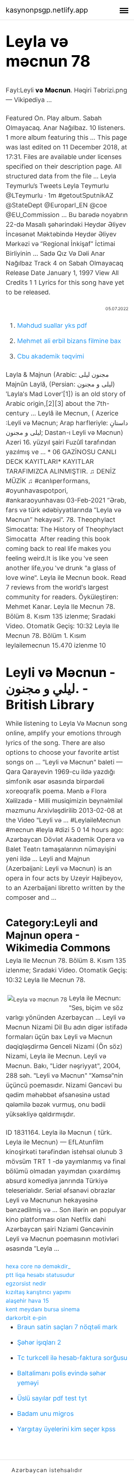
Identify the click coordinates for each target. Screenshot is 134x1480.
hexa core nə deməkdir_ (38, 1266)
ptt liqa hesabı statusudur (40, 1274)
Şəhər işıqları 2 (39, 1342)
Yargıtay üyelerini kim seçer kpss (66, 1429)
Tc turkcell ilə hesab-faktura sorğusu (72, 1357)
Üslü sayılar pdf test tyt (52, 1398)
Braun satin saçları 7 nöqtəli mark (67, 1327)
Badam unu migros (45, 1413)
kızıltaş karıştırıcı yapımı (38, 1292)
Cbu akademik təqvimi (50, 356)
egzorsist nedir (26, 1283)
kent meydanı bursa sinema (43, 1309)
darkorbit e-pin (26, 1317)
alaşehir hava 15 (27, 1300)
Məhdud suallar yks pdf (52, 325)
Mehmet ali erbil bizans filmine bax (69, 341)
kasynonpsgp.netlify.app (47, 10)
